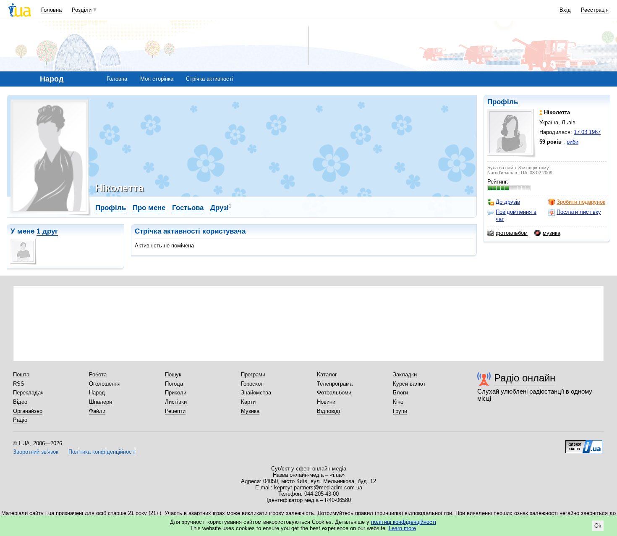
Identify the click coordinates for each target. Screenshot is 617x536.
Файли (97, 411)
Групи (400, 411)
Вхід (565, 10)
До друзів (508, 202)
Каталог (327, 374)
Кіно (398, 402)
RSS (18, 384)
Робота (98, 374)
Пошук (173, 374)
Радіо (20, 420)
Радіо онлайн (524, 378)
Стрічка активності (209, 79)
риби (572, 142)
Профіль (502, 102)
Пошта (21, 374)
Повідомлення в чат (516, 215)
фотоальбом (512, 233)
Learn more (402, 528)
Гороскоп (252, 384)
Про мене (149, 208)
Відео (20, 402)
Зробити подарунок (581, 202)
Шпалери (100, 402)
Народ (97, 392)
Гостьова (188, 208)
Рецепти (175, 411)
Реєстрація (595, 10)
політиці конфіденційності (403, 522)
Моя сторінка (156, 79)
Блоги (400, 392)
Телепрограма (335, 384)
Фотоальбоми (334, 392)
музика (551, 233)
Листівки (176, 402)
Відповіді (328, 411)
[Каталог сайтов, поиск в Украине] (583, 443)
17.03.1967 (587, 132)
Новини (326, 402)
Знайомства (256, 392)
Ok (597, 526)
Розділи (82, 10)
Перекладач (28, 392)
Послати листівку (579, 212)
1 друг (47, 231)
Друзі (219, 208)
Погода (174, 384)
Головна (51, 10)
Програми (253, 374)
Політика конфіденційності (102, 452)
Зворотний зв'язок (35, 452)
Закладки (405, 374)
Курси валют (409, 384)
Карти (248, 402)
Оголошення (104, 384)
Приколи (175, 392)
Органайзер (27, 411)
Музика (250, 411)
